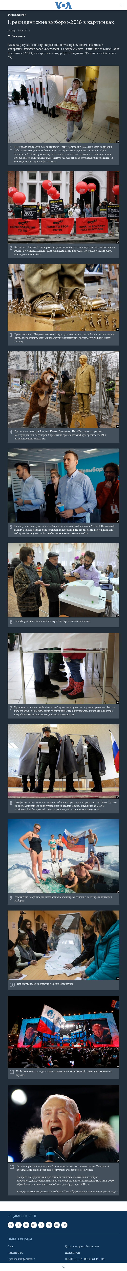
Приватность (72, 1253)
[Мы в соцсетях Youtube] (26, 1225)
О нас (11, 1246)
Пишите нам (15, 1253)
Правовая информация (21, 1259)
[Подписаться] (57, 1225)
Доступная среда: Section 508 (82, 1246)
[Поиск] (63, 1267)
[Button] (16, 37)
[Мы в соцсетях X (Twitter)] (18, 1225)
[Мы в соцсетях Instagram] (34, 1225)
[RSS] (41, 1225)
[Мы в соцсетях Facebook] (11, 1225)
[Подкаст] (49, 1225)
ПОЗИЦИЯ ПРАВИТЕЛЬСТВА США (85, 1259)
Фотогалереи (17, 15)
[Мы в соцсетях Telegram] (64, 1225)
